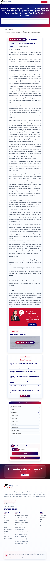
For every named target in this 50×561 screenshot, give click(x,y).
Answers (5, 527)
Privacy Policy (7, 536)
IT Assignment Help (19, 524)
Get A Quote (44, 2)
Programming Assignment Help (21, 515)
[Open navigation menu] (49, 2)
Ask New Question (33, 39)
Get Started (25, 474)
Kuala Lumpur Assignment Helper (43, 523)
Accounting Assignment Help (21, 517)
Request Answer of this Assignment (25, 342)
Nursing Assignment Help (20, 527)
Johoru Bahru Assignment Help (43, 517)
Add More (25, 453)
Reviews (5, 522)
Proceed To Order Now (25, 457)
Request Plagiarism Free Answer (17, 39)
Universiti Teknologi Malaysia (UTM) (27, 43)
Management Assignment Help (21, 522)
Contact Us (6, 524)
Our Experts (6, 520)
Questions (11, 29)
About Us (6, 517)
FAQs (5, 533)
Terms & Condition (8, 538)
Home (6, 29)
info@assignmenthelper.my (11, 503)
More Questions (25, 395)
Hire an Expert (32, 324)
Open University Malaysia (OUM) (21, 532)
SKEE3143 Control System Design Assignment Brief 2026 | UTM (24, 368)
